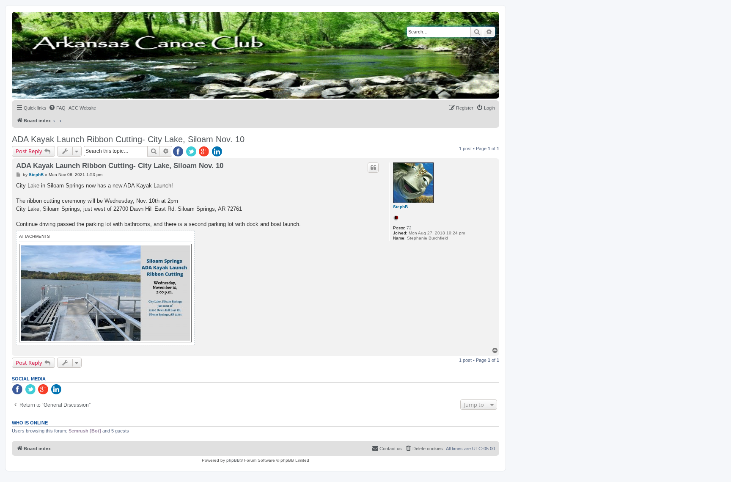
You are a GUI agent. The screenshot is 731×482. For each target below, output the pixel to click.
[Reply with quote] (373, 168)
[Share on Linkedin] (218, 152)
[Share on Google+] (205, 152)
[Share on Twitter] (192, 152)
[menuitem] (57, 108)
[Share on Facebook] (178, 152)
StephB (400, 206)
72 (409, 228)
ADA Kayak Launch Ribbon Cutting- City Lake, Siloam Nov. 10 (128, 139)
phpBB (233, 460)
